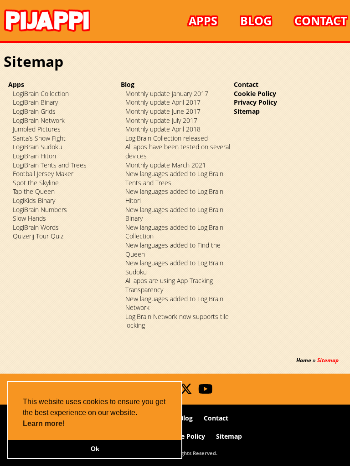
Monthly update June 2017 (163, 111)
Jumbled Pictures (37, 129)
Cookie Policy (255, 93)
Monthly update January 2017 (166, 93)
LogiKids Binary (34, 200)
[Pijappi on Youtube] (202, 391)
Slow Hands (29, 218)
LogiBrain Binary (35, 102)
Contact (320, 20)
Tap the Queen (34, 191)
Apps (203, 20)
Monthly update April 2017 (163, 102)
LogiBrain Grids (34, 111)
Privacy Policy (255, 102)
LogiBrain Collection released (166, 138)
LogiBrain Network (39, 120)
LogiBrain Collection (41, 93)
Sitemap (247, 111)
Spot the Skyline (36, 182)
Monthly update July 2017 (161, 120)
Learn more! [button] (44, 423)
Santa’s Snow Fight (39, 138)
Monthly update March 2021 (165, 165)
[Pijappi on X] (184, 391)
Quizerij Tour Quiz (38, 236)
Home (303, 360)
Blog (256, 20)
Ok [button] (95, 448)
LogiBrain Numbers (40, 209)
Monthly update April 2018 (163, 129)
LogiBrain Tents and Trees (50, 165)
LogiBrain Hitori (34, 156)
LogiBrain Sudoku (37, 146)
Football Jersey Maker (43, 173)
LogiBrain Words (36, 227)
